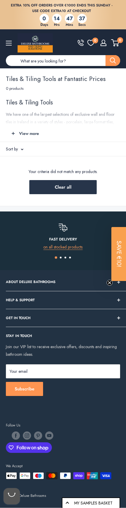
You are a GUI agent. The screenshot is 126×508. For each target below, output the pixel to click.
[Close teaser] (110, 283)
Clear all (63, 187)
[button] (118, 254)
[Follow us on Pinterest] (38, 435)
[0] (91, 43)
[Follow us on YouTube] (49, 435)
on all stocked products (63, 247)
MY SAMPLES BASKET (93, 503)
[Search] (112, 60)
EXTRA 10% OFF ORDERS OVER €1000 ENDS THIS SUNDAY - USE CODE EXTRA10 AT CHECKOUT (62, 8)
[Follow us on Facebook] (16, 435)
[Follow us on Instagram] (27, 435)
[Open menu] (9, 43)
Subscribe (24, 389)
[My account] (103, 43)
